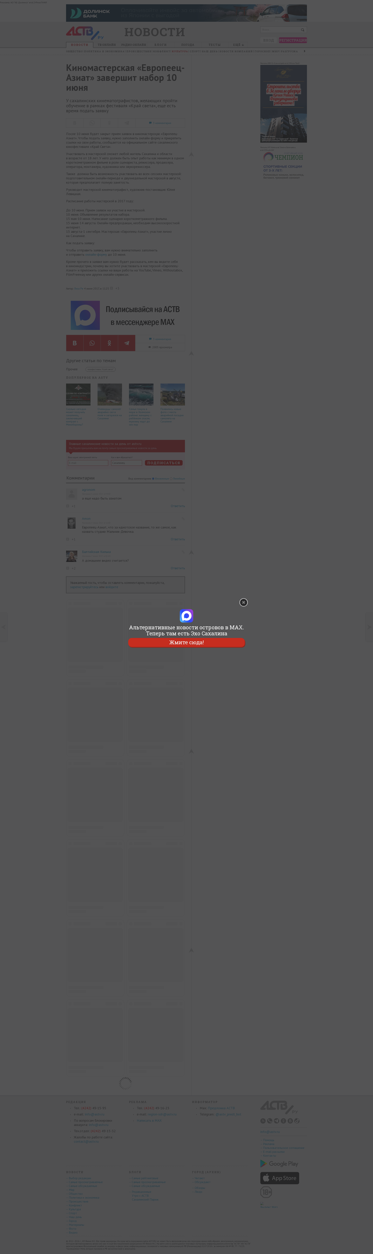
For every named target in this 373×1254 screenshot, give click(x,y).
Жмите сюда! (186, 642)
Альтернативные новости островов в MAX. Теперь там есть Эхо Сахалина (186, 630)
